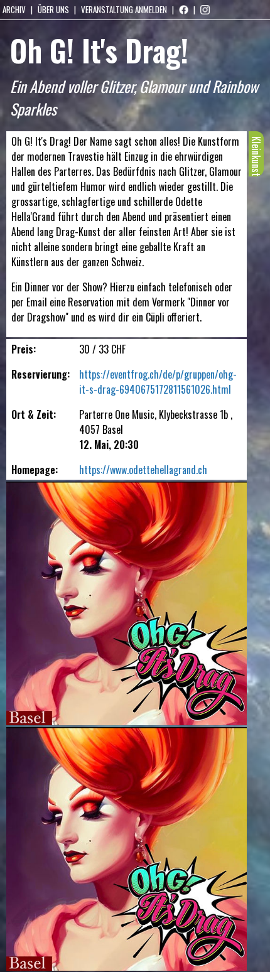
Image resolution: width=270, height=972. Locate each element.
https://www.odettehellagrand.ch (143, 469)
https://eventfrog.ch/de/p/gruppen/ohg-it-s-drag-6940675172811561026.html (158, 382)
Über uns (53, 9)
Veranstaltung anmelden (124, 9)
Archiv (14, 9)
